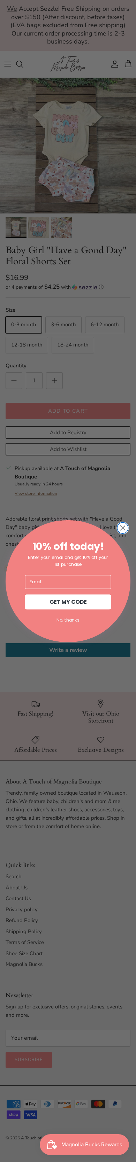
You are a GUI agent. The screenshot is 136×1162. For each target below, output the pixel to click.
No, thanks (67, 620)
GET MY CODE (68, 602)
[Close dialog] (122, 527)
